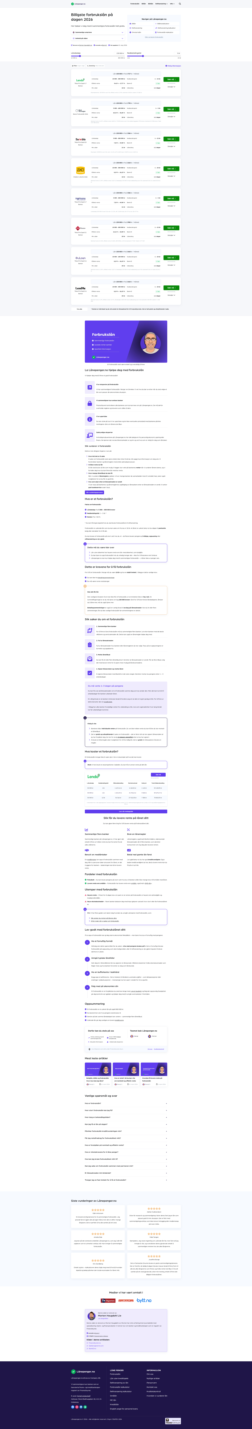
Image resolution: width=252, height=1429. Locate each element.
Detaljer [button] (171, 87)
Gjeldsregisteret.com (96, 1346)
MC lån (113, 1400)
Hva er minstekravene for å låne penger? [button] (101, 1152)
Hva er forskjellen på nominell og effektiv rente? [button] (104, 1145)
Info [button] (171, 4)
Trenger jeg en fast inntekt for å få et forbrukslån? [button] (105, 1180)
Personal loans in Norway (101, 1336)
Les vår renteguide (126, 811)
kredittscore (119, 1020)
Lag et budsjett (136, 991)
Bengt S (104, 45)
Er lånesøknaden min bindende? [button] (98, 1173)
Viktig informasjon (174, 66)
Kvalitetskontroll (159, 1049)
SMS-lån (148, 883)
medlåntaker (91, 859)
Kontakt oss (152, 1387)
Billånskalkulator (163, 23)
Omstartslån (136, 32)
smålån (133, 883)
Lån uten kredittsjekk (119, 1378)
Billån (134, 23)
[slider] (80, 56)
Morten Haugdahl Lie (85, 45)
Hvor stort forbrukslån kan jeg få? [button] (99, 1110)
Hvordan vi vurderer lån (157, 1396)
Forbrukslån (115, 1374)
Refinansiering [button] (160, 4)
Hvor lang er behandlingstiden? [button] (97, 1117)
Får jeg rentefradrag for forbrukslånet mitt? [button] (103, 1138)
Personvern (152, 1383)
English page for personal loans (124, 1409)
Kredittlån (114, 1405)
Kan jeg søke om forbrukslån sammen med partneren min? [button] (109, 1166)
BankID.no (92, 1348)
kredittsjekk (108, 702)
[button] (78, 3)
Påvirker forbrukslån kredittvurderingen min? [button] (103, 1131)
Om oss (150, 1049)
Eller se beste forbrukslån (154, 37)
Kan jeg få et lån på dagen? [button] (96, 1124)
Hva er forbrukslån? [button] (93, 1103)
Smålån (113, 1396)
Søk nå (158, 774)
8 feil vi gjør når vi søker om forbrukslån (105, 921)
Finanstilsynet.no (95, 1343)
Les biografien (103, 1318)
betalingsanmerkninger (106, 577)
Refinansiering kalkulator (167, 28)
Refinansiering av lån (119, 1383)
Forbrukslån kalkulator (165, 32)
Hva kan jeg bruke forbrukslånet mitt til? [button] (101, 1159)
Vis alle (79, 309)
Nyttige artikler (153, 1378)
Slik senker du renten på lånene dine (104, 918)
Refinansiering (137, 28)
